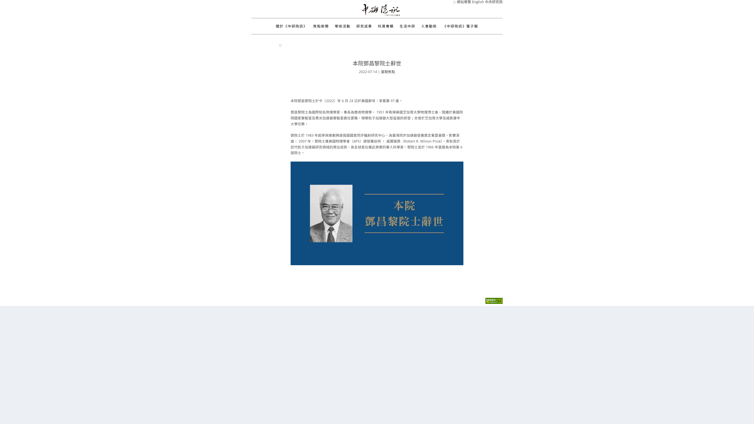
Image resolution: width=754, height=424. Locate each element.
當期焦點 (388, 71)
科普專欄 (386, 26)
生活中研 (407, 26)
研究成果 (364, 26)
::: (280, 45)
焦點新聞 (321, 26)
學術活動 (342, 26)
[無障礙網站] (494, 303)
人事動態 (429, 26)
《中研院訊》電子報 (460, 26)
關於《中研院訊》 (291, 26)
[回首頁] (381, 10)
